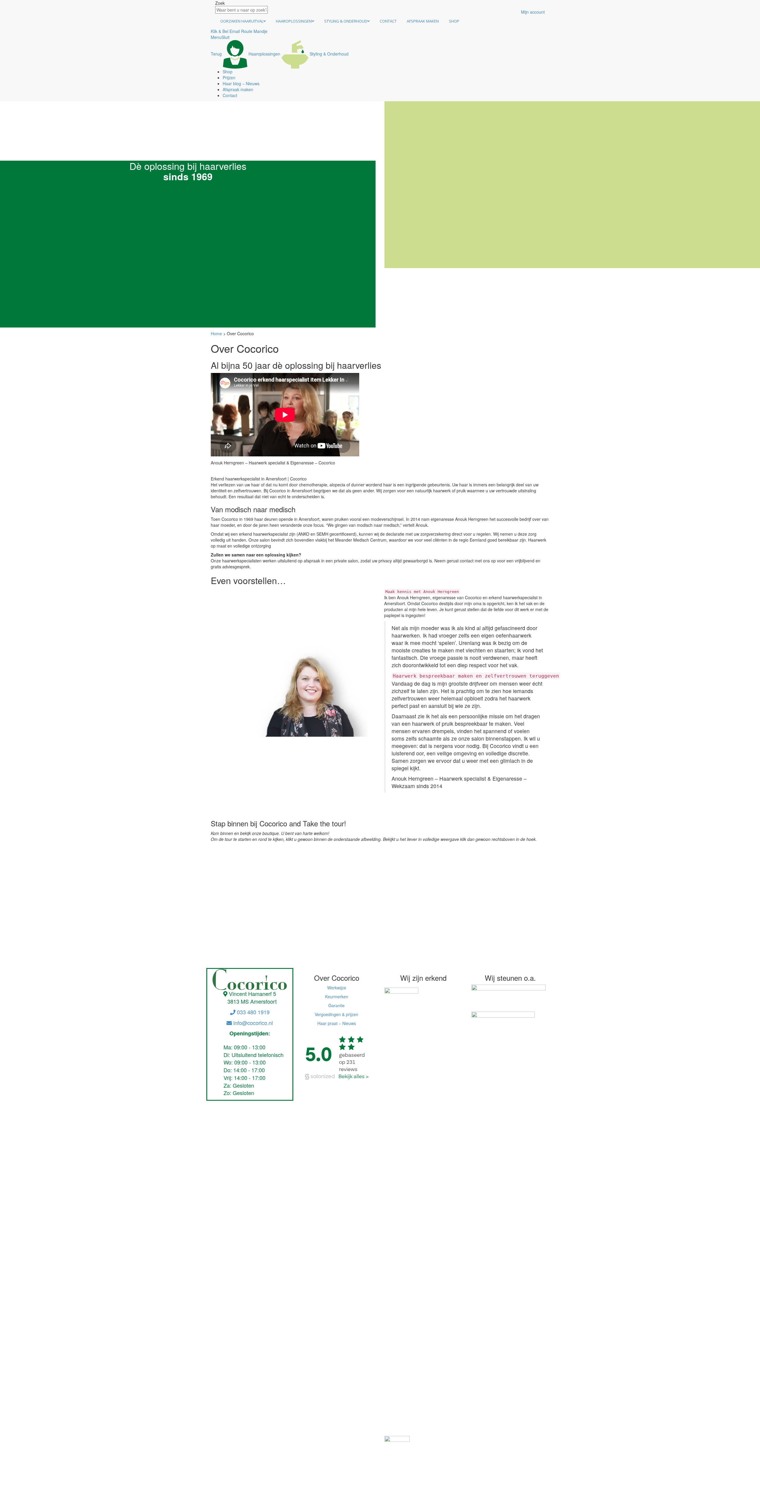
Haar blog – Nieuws (241, 83)
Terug (216, 54)
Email (234, 31)
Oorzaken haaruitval (241, 21)
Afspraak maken (423, 21)
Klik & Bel (219, 31)
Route (246, 31)
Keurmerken (336, 996)
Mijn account (533, 12)
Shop (454, 21)
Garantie (336, 1005)
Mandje (260, 31)
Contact (388, 21)
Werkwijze (336, 988)
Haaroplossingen (294, 21)
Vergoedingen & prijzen (336, 1014)
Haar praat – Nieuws (336, 1023)
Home (216, 333)
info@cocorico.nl (252, 1022)
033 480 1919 (252, 1012)
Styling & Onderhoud (345, 21)
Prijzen (229, 77)
